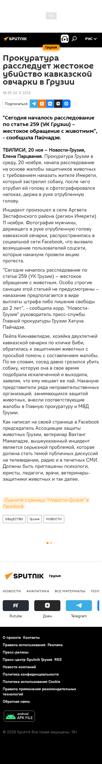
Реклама (55, 644)
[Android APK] (19, 717)
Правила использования (24, 644)
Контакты (31, 637)
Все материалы (70, 590)
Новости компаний (19, 666)
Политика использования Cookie (31, 681)
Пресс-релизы (16, 652)
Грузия (34, 519)
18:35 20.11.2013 (16, 92)
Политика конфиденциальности (31, 674)
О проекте (12, 637)
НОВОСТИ (54, 519)
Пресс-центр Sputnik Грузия (27, 659)
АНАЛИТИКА (37, 590)
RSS (58, 659)
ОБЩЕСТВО (14, 519)
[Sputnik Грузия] (16, 40)
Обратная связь (16, 701)
